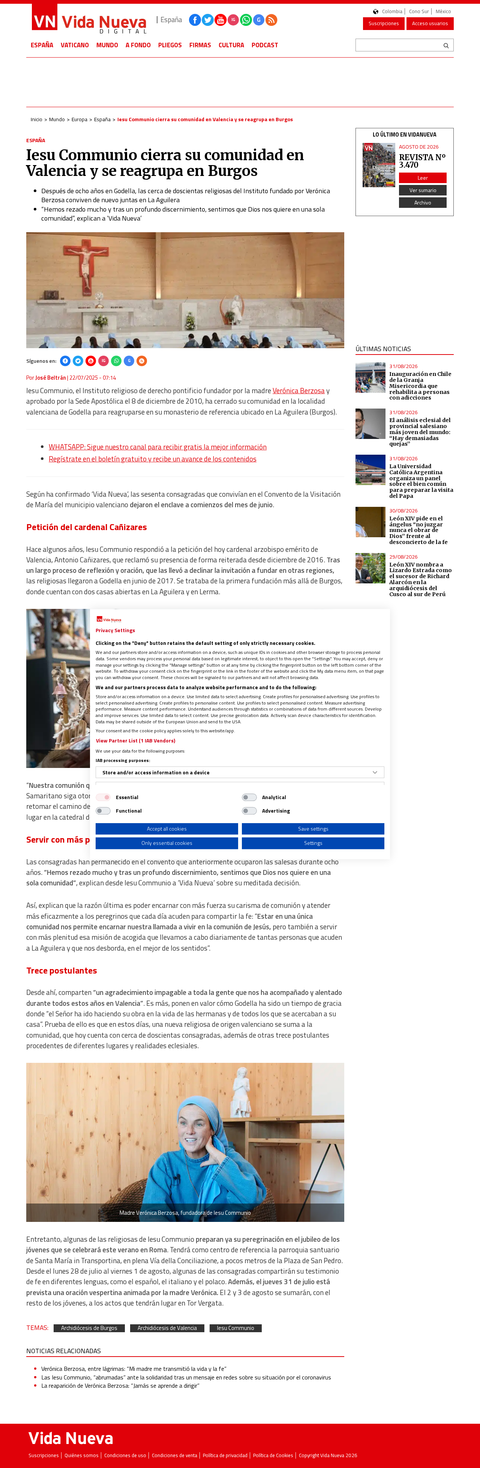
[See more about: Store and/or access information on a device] (375, 772)
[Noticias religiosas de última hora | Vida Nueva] (89, 20)
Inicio (36, 119)
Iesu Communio (235, 1328)
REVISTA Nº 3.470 (422, 161)
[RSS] (141, 361)
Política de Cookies (273, 1455)
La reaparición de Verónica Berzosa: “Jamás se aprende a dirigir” (120, 1385)
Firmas (200, 45)
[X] (78, 361)
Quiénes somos (81, 1455)
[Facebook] (65, 361)
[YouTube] (91, 361)
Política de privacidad (225, 1455)
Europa (79, 119)
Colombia (392, 11)
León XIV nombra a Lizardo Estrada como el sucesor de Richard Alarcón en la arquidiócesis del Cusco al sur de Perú (420, 579)
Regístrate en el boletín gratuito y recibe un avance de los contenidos (152, 459)
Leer (423, 178)
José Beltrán (50, 377)
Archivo (422, 202)
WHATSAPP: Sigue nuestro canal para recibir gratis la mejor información (158, 447)
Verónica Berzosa (299, 390)
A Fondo (138, 45)
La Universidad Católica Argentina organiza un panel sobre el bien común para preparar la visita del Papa (421, 481)
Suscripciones (384, 23)
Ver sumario (423, 190)
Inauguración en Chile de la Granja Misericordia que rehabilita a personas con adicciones (420, 386)
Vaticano (75, 45)
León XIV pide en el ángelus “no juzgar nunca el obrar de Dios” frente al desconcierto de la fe (418, 530)
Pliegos (170, 45)
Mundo (107, 45)
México (443, 11)
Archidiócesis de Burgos (89, 1328)
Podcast (265, 45)
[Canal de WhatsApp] (246, 20)
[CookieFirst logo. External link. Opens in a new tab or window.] (109, 619)
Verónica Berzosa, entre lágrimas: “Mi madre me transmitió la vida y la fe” (133, 1368)
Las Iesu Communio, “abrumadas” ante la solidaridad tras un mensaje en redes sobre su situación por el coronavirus (186, 1377)
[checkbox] (103, 797)
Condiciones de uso (125, 1455)
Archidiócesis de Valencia (167, 1328)
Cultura (231, 45)
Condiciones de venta (174, 1455)
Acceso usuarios (430, 23)
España (42, 45)
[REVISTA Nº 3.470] (379, 165)
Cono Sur (419, 11)
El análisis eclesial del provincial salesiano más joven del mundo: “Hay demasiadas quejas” (420, 432)
